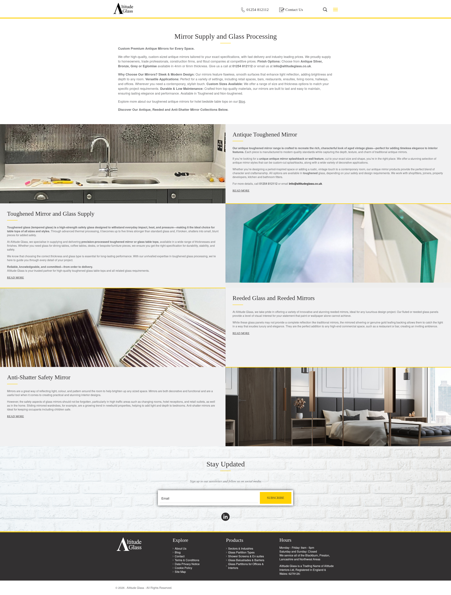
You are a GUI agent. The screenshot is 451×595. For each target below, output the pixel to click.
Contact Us (294, 9)
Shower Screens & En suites (246, 556)
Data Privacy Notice (187, 564)
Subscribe (275, 498)
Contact (179, 556)
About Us (180, 548)
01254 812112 (257, 9)
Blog (242, 101)
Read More (241, 190)
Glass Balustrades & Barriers (246, 560)
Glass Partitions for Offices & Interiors (246, 566)
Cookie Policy (183, 568)
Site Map (180, 572)
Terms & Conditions (187, 560)
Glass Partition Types (241, 552)
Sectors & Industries (240, 548)
